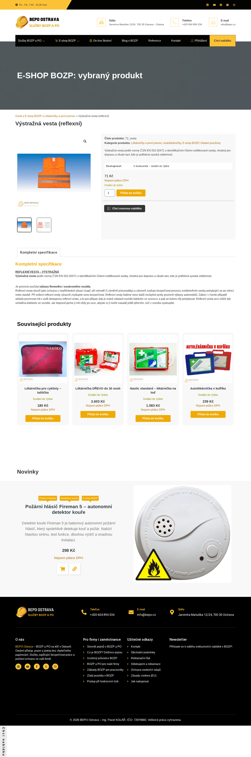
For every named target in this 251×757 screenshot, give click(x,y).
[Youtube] (214, 4)
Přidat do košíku (131, 193)
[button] (85, 141)
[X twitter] (227, 4)
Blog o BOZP (130, 40)
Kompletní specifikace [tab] (38, 252)
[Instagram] (234, 4)
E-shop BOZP (67, 40)
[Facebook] (220, 4)
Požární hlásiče (47, 498)
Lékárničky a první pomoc (60, 116)
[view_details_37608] (74, 568)
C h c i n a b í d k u (3, 741)
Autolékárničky (172, 143)
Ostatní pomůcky (210, 143)
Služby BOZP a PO (29, 40)
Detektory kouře (69, 498)
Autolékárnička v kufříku (208, 388)
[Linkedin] (207, 4)
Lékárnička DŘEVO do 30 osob (97, 388)
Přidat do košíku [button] (62, 568)
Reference (154, 40)
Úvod (18, 116)
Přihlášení (201, 40)
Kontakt (175, 40)
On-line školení (102, 40)
